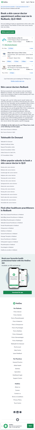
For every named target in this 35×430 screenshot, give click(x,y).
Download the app (17, 292)
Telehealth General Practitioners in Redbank (12, 222)
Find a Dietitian (17, 331)
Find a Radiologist (17, 340)
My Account (17, 347)
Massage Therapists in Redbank (9, 236)
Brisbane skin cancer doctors (8, 170)
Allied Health (17, 365)
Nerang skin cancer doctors (8, 191)
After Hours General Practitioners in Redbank (12, 214)
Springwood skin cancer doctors (9, 183)
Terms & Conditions (17, 396)
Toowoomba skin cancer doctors (9, 194)
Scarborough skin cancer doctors (9, 172)
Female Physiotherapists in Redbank (10, 225)
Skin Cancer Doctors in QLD (22, 6)
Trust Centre (17, 403)
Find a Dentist (18, 315)
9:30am (24, 61)
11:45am (10, 48)
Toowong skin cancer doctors (8, 178)
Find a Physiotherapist (17, 318)
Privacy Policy (18, 400)
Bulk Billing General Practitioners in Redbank (12, 217)
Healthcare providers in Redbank (9, 250)
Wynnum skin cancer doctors (8, 180)
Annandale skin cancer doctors (8, 202)
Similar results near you (17, 81)
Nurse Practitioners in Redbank (9, 239)
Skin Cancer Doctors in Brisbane (9, 129)
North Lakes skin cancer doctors (9, 197)
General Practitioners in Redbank (9, 233)
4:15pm (12, 72)
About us (17, 387)
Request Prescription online (8, 147)
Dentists (17, 368)
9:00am (9, 61)
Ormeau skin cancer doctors (8, 189)
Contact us (17, 393)
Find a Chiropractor (17, 324)
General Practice (17, 362)
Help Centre (17, 350)
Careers (17, 390)
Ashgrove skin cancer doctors (8, 175)
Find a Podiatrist (17, 321)
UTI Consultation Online (7, 155)
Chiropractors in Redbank (7, 228)
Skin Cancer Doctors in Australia (8, 6)
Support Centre (17, 378)
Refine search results (8, 32)
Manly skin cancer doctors (7, 186)
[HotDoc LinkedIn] (17, 412)
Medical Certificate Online (7, 144)
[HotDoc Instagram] (20, 412)
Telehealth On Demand (6, 141)
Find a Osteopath (17, 334)
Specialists (17, 372)
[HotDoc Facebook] (14, 412)
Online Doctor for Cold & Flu (8, 152)
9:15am (16, 61)
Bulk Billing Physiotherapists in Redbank (11, 220)
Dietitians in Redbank (6, 231)
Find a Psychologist (17, 327)
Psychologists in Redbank (7, 247)
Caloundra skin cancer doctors (8, 200)
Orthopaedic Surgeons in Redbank (9, 241)
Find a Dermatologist (18, 337)
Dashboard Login (17, 375)
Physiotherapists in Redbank (8, 244)
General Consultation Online (8, 149)
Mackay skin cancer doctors (8, 167)
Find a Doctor (17, 311)
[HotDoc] (4, 2)
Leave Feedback (17, 353)
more (31, 48)
